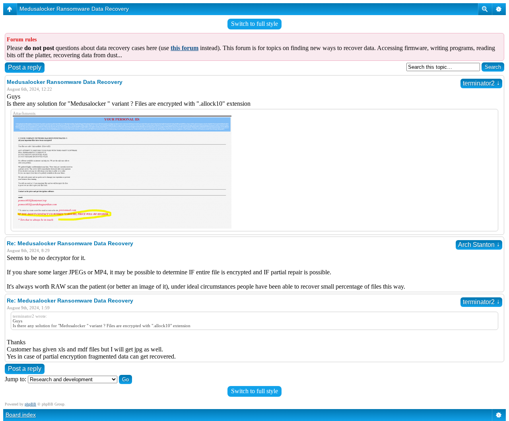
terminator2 (481, 83)
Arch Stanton (479, 244)
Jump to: (15, 379)
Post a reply (24, 67)
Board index (21, 414)
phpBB (30, 404)
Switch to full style (254, 23)
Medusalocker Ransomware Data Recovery (74, 9)
